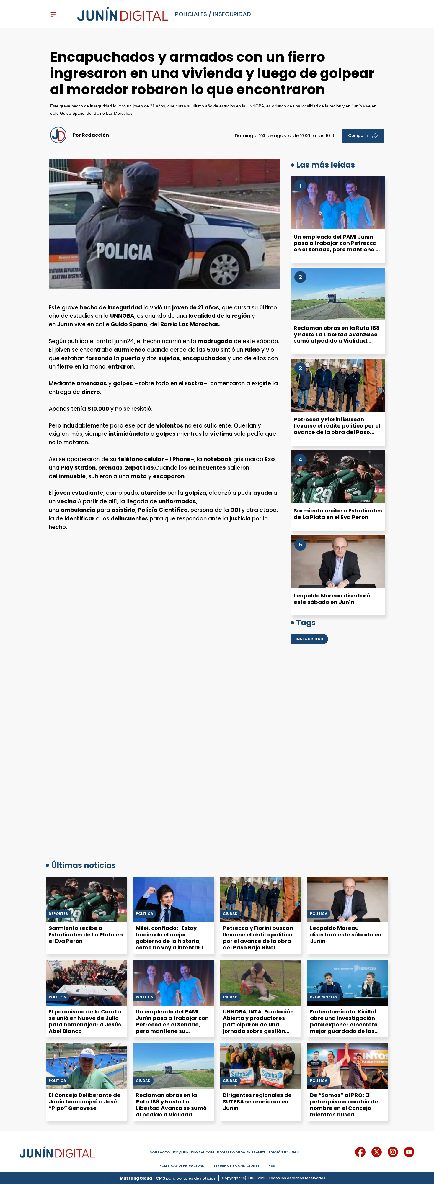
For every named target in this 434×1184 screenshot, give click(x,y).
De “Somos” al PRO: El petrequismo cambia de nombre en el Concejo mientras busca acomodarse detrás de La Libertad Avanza (346, 1111)
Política (144, 914)
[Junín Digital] (122, 14)
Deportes (58, 914)
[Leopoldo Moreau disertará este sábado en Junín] (338, 561)
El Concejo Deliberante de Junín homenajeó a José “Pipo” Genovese (84, 1101)
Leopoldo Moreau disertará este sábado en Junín (332, 599)
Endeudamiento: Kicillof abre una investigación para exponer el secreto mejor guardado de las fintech (344, 1024)
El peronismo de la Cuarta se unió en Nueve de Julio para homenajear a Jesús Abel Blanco (85, 1021)
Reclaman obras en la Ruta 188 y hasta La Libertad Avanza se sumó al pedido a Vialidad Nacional (337, 337)
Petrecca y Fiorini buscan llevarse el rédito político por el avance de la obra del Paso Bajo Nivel (337, 429)
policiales (191, 14)
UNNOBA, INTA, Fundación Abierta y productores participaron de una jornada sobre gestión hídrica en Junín (258, 1024)
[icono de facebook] (360, 1152)
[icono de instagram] (393, 1152)
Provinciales (323, 997)
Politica (318, 914)
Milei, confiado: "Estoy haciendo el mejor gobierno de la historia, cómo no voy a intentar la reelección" (171, 941)
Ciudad (230, 914)
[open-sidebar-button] (53, 14)
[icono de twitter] (376, 1152)
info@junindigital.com (181, 1152)
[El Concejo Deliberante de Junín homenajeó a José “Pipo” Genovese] (86, 1066)
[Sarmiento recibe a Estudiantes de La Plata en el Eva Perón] (338, 476)
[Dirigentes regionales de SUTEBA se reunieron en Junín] (260, 1066)
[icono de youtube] (409, 1152)
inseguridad (232, 14)
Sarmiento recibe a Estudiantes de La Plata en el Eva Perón (338, 514)
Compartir (358, 135)
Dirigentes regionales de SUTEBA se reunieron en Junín (257, 1101)
